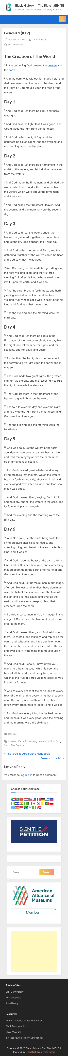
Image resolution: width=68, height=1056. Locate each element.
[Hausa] (13, 803)
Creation (12, 741)
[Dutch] (26, 798)
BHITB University (15, 991)
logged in (26, 775)
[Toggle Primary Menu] (62, 19)
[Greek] (47, 798)
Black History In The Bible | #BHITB (39, 5)
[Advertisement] (34, 951)
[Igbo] (26, 803)
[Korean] (39, 803)
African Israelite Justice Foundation (24, 1020)
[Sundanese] (21, 807)
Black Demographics (16, 1026)
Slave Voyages (13, 1032)
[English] (30, 798)
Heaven (42, 741)
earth (12, 70)
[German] (43, 798)
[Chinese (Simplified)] (21, 798)
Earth (21, 741)
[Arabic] (17, 798)
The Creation (18, 745)
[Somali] (13, 807)
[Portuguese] (47, 803)
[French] (39, 798)
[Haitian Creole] (52, 798)
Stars (7, 745)
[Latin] (43, 803)
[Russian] (52, 803)
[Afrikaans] (13, 798)
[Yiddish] (30, 807)
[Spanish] (17, 807)
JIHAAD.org (12, 1003)
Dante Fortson (39, 39)
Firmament (30, 741)
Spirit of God (53, 741)
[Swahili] (26, 807)
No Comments (15, 45)
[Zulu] (39, 807)
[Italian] (30, 803)
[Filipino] (34, 798)
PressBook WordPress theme (40, 1052)
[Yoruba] (34, 807)
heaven (52, 65)
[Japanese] (34, 803)
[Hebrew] (17, 803)
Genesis (12, 734)
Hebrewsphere (13, 997)
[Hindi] (21, 803)
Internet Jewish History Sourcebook (24, 1037)
